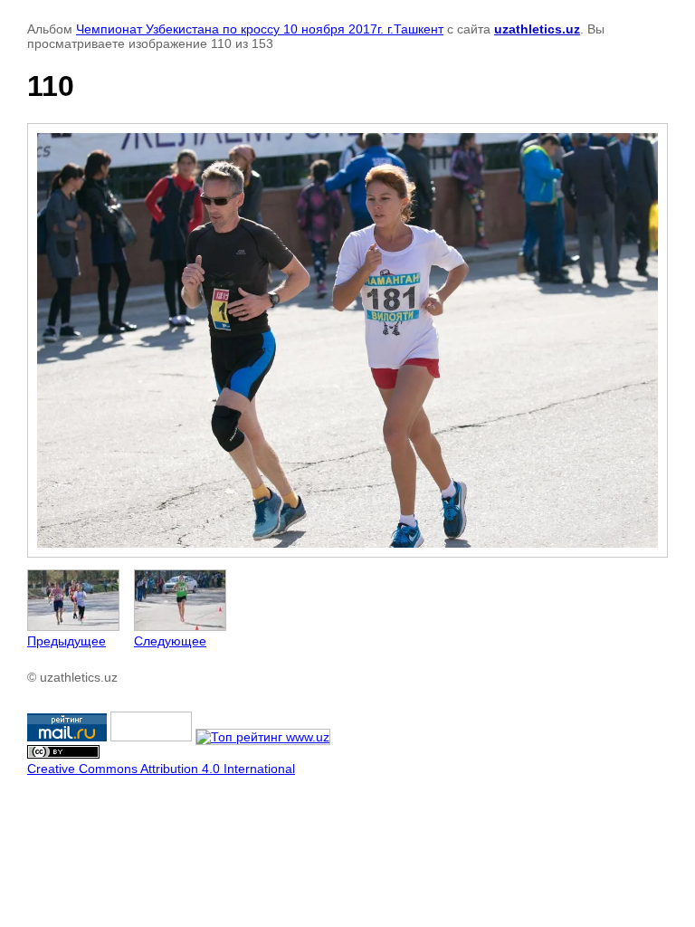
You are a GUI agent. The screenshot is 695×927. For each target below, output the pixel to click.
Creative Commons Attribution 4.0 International (161, 768)
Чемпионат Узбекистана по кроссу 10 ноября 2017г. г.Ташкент (259, 29)
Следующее (170, 641)
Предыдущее (66, 641)
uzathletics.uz (537, 29)
